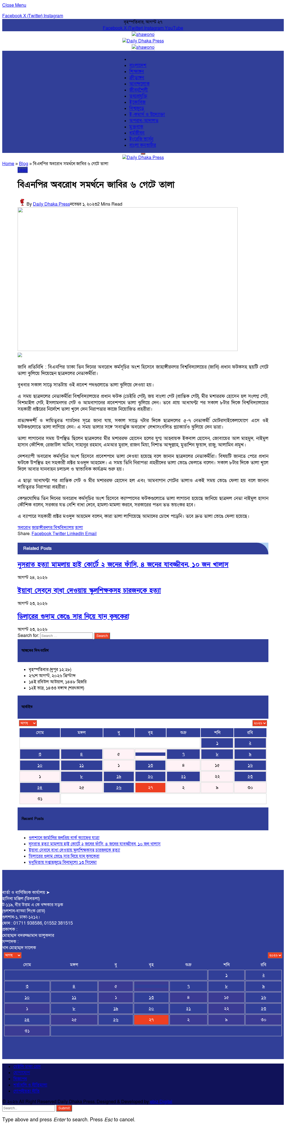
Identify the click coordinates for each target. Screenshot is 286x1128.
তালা (79, 528)
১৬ (250, 765)
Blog (23, 164)
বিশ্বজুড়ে (136, 108)
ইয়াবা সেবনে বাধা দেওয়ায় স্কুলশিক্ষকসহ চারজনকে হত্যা (89, 590)
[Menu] (143, 154)
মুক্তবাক (136, 127)
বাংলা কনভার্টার (142, 145)
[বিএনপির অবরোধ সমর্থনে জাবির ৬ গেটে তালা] (128, 350)
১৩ (150, 765)
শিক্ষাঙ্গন (136, 72)
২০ (150, 776)
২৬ (118, 788)
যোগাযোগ (21, 1073)
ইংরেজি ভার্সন (141, 139)
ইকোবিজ (137, 102)
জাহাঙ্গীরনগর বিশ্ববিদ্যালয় (53, 528)
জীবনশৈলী (138, 90)
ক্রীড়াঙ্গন (136, 78)
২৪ (39, 788)
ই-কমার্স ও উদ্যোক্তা (147, 115)
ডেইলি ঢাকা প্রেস (27, 1067)
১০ (39, 765)
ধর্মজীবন (137, 133)
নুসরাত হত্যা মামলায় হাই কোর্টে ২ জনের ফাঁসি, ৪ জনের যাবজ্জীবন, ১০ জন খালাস (123, 564)
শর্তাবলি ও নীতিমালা (30, 1085)
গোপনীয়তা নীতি (26, 1091)
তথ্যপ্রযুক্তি (138, 96)
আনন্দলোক (139, 84)
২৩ (250, 776)
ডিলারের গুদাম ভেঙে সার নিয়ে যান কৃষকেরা (73, 616)
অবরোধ (24, 528)
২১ (183, 776)
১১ (81, 765)
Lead (23, 170)
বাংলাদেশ (137, 65)
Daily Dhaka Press (51, 204)
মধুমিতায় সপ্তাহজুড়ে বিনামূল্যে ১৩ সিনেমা (63, 862)
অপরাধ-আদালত (143, 121)
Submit (64, 1108)
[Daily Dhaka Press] (143, 41)
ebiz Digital (161, 1102)
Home (8, 164)
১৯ (118, 776)
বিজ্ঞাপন (20, 1079)
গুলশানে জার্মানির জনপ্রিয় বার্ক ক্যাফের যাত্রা (64, 838)
